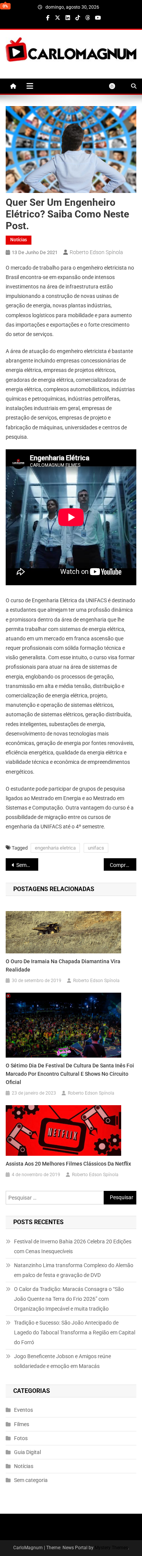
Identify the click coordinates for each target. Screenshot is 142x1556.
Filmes (21, 1424)
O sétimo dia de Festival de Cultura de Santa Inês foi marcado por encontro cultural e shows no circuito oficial (70, 1074)
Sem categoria (31, 1480)
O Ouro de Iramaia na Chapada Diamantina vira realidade (63, 965)
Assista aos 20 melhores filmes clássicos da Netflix (68, 1164)
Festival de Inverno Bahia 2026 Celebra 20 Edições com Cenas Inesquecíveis (72, 1246)
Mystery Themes (111, 1547)
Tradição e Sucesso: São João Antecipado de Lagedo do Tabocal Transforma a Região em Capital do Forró (74, 1332)
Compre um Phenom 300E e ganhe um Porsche (123, 865)
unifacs (96, 848)
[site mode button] (115, 86)
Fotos (21, 1438)
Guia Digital (27, 1452)
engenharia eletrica (55, 848)
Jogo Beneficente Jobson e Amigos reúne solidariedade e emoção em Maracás (62, 1361)
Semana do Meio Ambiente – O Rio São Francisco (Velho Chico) (27, 865)
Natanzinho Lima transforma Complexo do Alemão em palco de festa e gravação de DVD (73, 1270)
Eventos (23, 1410)
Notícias (18, 239)
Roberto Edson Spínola (96, 252)
